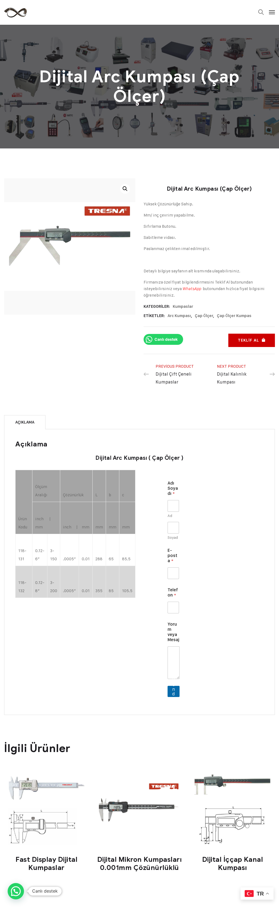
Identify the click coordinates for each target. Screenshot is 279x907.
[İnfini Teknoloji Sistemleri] (15, 12)
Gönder (173, 691)
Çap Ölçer (204, 315)
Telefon (173, 592)
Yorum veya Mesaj (173, 632)
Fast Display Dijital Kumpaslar (46, 863)
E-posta (172, 555)
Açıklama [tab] (24, 422)
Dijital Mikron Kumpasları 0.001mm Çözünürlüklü (139, 863)
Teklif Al (248, 340)
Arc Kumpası (179, 315)
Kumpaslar (183, 306)
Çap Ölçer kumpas (234, 315)
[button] (125, 189)
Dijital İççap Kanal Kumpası (232, 863)
